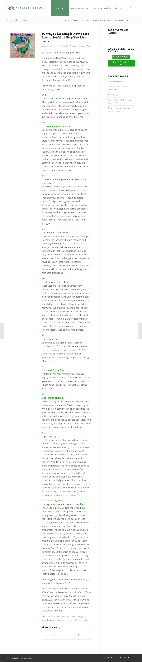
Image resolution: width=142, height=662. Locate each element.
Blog (80, 20)
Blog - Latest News (17, 20)
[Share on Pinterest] (78, 635)
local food (71, 616)
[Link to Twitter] (129, 658)
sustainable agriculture (78, 620)
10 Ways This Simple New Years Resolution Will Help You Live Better (65, 37)
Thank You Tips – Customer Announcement (118, 88)
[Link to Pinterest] (120, 658)
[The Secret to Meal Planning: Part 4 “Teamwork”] (140, 331)
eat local (51, 616)
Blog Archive (71, 46)
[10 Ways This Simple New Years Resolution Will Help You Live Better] (22, 45)
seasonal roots (59, 620)
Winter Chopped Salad (116, 94)
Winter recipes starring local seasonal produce (118, 109)
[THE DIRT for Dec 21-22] (2, 331)
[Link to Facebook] (133, 658)
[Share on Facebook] (54, 635)
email (68, 599)
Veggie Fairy (86, 46)
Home (75, 20)
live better (61, 616)
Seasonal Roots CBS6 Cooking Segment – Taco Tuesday (119, 101)
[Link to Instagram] (125, 658)
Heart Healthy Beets (115, 81)
